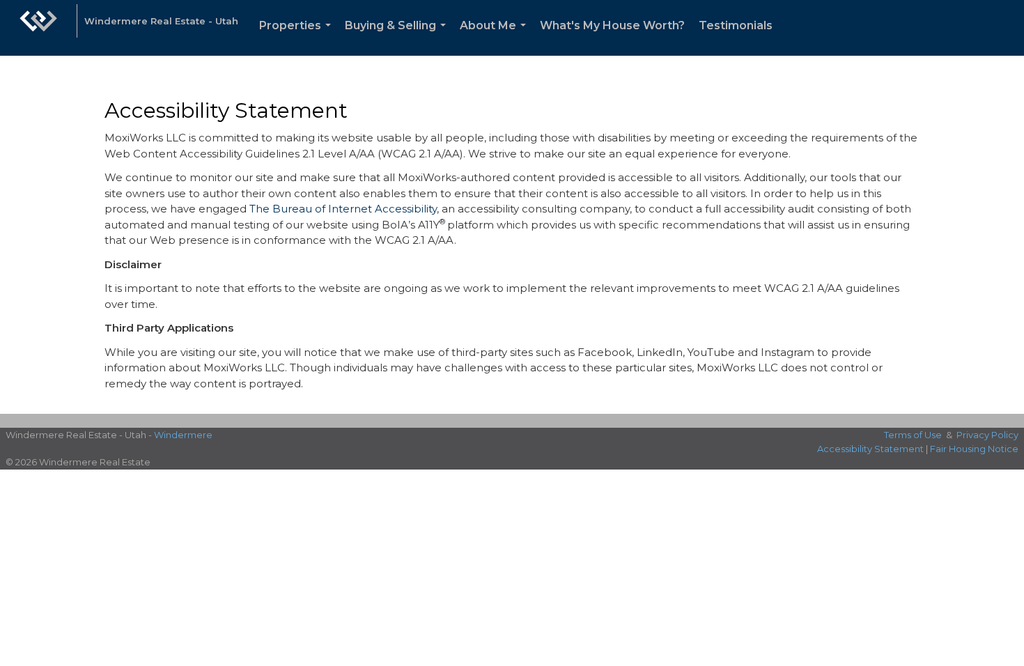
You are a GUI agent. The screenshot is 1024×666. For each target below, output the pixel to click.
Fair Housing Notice (974, 448)
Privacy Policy (987, 434)
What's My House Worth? (612, 25)
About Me (496, 37)
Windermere (183, 434)
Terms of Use (913, 434)
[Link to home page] (38, 28)
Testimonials (736, 25)
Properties (297, 37)
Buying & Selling (398, 37)
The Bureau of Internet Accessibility (343, 208)
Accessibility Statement (870, 448)
